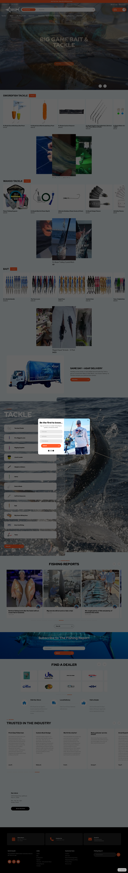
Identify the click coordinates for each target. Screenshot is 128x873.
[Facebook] (49, 450)
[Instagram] (51, 450)
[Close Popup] (88, 420)
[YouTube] (53, 450)
